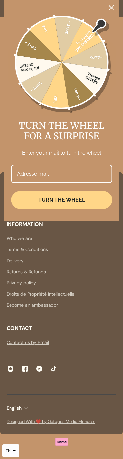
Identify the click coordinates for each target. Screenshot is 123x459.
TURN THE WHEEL (61, 200)
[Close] (111, 8)
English (14, 408)
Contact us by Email (28, 342)
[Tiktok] (54, 369)
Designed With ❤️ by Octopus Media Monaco (51, 421)
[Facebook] (25, 369)
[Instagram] (10, 369)
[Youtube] (39, 369)
